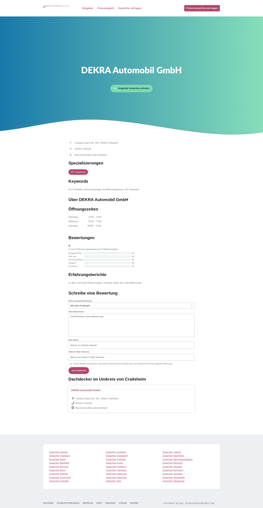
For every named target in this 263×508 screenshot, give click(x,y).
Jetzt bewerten (78, 370)
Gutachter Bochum (58, 466)
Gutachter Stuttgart (173, 474)
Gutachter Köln (113, 481)
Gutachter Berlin (57, 459)
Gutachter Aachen (58, 452)
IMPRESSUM (88, 503)
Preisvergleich (105, 8)
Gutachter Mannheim (173, 455)
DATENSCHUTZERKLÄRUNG (68, 503)
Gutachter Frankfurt (116, 466)
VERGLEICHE (110, 503)
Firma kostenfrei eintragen (202, 8)
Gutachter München (173, 463)
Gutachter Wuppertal (173, 481)
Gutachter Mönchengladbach (178, 459)
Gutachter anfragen (130, 8)
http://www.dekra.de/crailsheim (91, 154)
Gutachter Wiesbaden (174, 477)
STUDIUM (123, 503)
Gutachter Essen (114, 463)
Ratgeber (87, 8)
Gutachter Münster (172, 466)
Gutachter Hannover (116, 474)
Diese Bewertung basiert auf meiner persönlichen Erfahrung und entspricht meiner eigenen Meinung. (122, 363)
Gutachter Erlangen (116, 459)
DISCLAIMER (48, 503)
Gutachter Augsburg (59, 455)
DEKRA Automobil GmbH (85, 390)
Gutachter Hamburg (116, 470)
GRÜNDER (134, 503)
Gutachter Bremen (58, 474)
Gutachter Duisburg (116, 452)
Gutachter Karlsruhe (116, 477)
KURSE (99, 503)
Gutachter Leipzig (172, 452)
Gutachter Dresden (59, 481)
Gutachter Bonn (57, 470)
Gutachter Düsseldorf (117, 455)
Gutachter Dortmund (60, 477)
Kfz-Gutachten (78, 172)
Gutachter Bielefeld (59, 463)
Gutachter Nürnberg (173, 470)
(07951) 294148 (83, 148)
